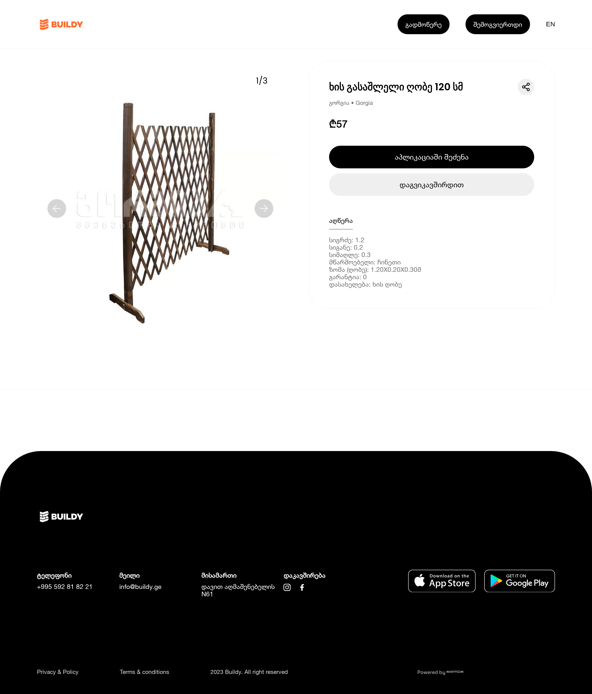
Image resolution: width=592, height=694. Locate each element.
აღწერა (341, 220)
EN (550, 24)
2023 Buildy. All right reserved (249, 671)
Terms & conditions (144, 671)
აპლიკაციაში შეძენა (432, 156)
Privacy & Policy (58, 671)
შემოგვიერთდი (497, 24)
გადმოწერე (423, 24)
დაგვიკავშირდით (432, 184)
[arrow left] (57, 208)
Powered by (432, 672)
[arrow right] (264, 208)
